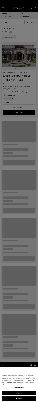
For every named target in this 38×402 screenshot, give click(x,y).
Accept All (19, 398)
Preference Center (19, 387)
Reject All (19, 393)
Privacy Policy (31, 380)
